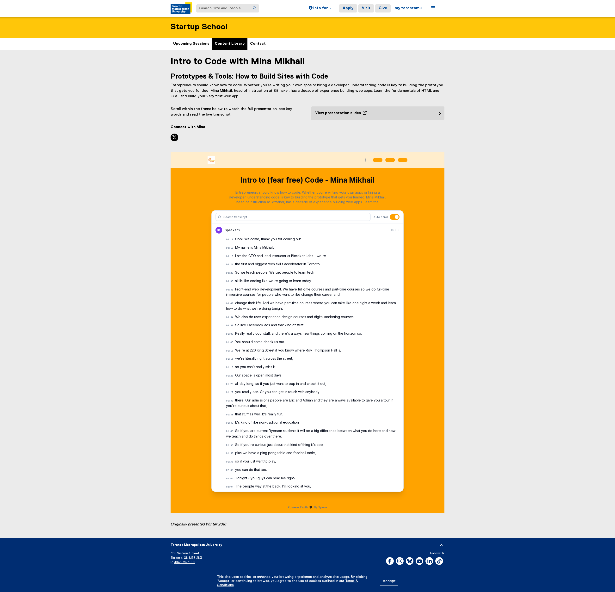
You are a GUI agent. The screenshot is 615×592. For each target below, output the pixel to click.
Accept (389, 581)
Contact (258, 44)
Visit (366, 8)
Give (383, 8)
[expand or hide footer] (441, 545)
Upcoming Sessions (191, 44)
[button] (320, 8)
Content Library (230, 44)
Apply (348, 8)
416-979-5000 (184, 562)
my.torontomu (408, 8)
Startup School (199, 27)
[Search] (254, 8)
